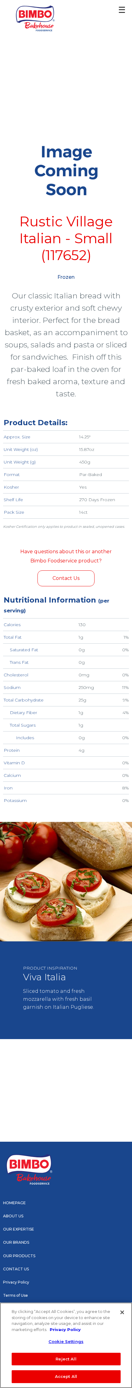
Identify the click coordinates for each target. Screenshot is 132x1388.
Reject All (66, 1358)
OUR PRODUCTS (19, 1256)
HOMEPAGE (14, 1203)
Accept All (66, 1376)
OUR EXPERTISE (18, 1229)
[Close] (122, 1312)
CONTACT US (16, 1269)
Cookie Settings (66, 1341)
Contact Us (66, 578)
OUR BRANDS (16, 1242)
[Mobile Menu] (117, 12)
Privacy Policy (16, 1282)
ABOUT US (13, 1216)
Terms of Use (15, 1295)
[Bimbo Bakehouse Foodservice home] (35, 18)
